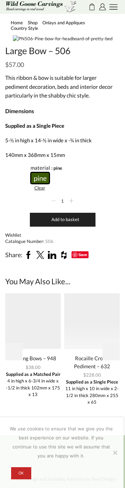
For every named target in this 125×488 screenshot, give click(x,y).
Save (82, 254)
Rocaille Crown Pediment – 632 (92, 362)
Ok (21, 473)
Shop (33, 22)
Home (17, 22)
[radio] (40, 178)
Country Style (24, 28)
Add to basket (65, 219)
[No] (114, 452)
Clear (39, 188)
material (40, 168)
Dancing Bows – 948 (33, 358)
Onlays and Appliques (63, 22)
